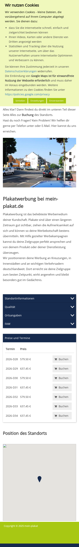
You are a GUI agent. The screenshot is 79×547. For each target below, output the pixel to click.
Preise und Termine (17, 338)
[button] (39, 479)
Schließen (20, 100)
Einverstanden (56, 100)
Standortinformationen (19, 298)
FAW (7, 324)
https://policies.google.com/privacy (27, 94)
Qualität (10, 307)
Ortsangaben (13, 315)
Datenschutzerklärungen (21, 71)
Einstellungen (37, 100)
